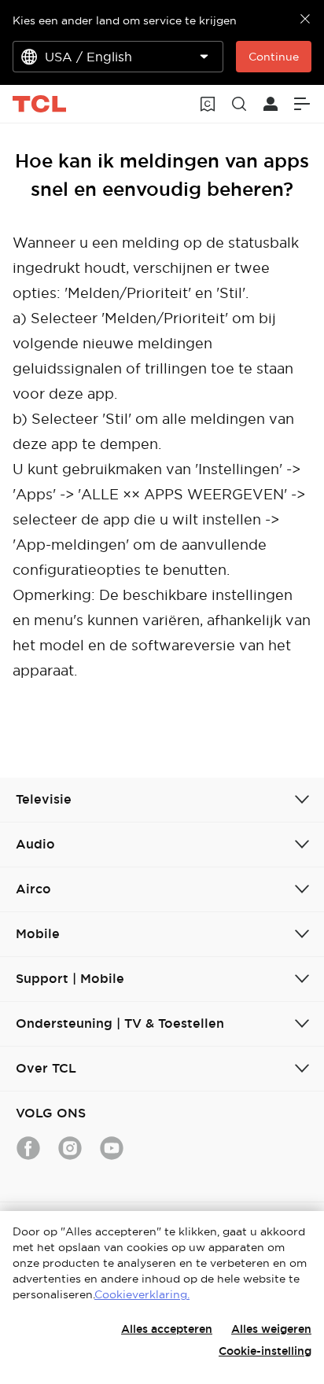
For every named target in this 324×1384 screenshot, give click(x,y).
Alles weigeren (271, 1329)
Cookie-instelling (265, 1351)
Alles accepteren (166, 1329)
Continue (274, 57)
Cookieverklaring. (142, 1294)
